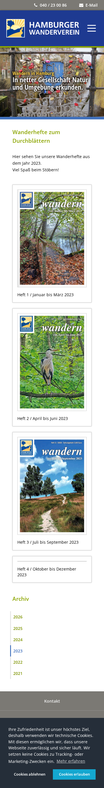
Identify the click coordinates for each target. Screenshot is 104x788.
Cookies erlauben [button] (74, 774)
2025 (18, 628)
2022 (18, 662)
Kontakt (52, 701)
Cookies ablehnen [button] (29, 774)
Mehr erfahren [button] (71, 761)
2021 (18, 673)
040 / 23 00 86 (53, 5)
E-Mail (92, 5)
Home (42, 28)
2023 (18, 651)
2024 (18, 639)
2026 (18, 617)
